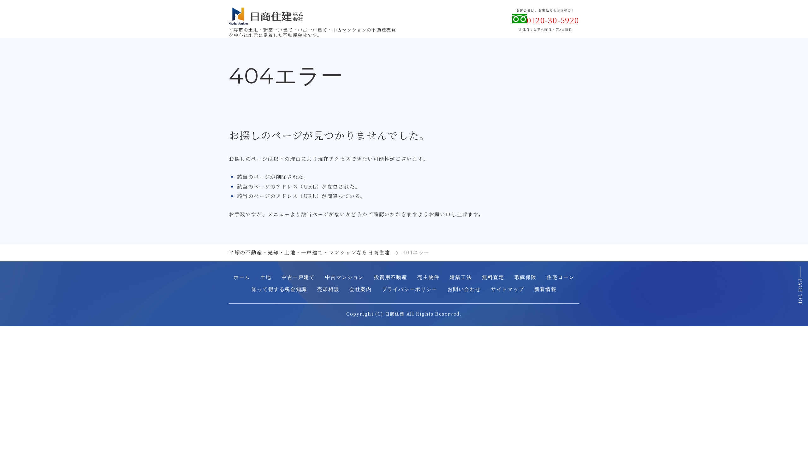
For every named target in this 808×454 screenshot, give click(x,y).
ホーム (242, 277)
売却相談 (328, 289)
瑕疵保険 (525, 277)
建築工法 (461, 277)
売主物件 (428, 277)
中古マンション (344, 277)
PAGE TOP (800, 292)
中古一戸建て (298, 277)
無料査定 (493, 277)
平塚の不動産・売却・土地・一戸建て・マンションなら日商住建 (309, 252)
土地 (265, 277)
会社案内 (360, 289)
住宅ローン (560, 277)
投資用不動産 (390, 277)
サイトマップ (507, 289)
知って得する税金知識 (279, 289)
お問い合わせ (464, 289)
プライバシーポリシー (409, 289)
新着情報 (545, 289)
